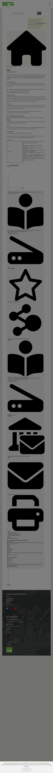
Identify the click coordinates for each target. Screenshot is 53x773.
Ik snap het (26, 769)
